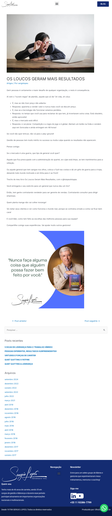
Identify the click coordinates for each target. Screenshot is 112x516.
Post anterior (19, 321)
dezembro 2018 (11, 409)
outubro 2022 (11, 388)
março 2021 (10, 400)
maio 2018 (9, 426)
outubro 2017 (10, 455)
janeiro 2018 (10, 442)
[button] (57, 3)
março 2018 (10, 434)
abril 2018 (9, 430)
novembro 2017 (11, 451)
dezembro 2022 (11, 384)
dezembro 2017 (11, 447)
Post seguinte (92, 321)
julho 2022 (9, 396)
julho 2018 (9, 421)
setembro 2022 (11, 392)
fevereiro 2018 (11, 438)
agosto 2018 (10, 417)
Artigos (10, 83)
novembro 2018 (11, 413)
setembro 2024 (11, 379)
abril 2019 (9, 405)
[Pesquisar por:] (56, 330)
